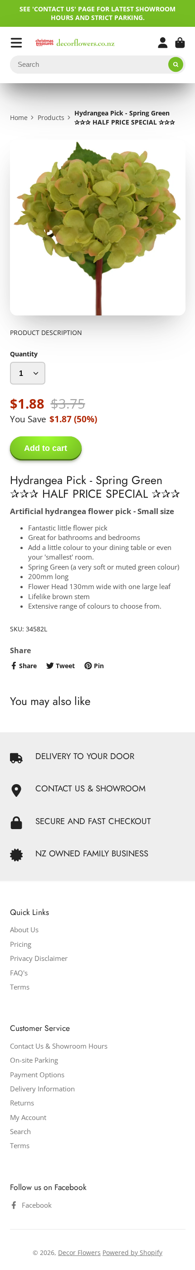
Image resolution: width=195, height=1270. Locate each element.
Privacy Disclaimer (39, 958)
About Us (24, 930)
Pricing (20, 944)
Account (162, 42)
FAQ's (19, 973)
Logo (75, 42)
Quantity (24, 354)
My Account (28, 1117)
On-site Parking (34, 1060)
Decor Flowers (79, 1252)
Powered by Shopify (132, 1252)
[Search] (176, 64)
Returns (22, 1103)
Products (51, 117)
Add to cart (45, 448)
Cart (180, 42)
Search (20, 1131)
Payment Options (37, 1075)
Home (19, 117)
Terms (19, 987)
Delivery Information (42, 1089)
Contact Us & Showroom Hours (58, 1046)
